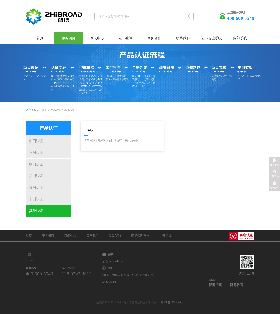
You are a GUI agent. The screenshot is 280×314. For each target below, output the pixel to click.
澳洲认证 (36, 187)
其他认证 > (70, 110)
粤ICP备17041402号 (172, 302)
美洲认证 (36, 176)
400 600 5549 (39, 274)
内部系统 (240, 38)
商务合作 (154, 38)
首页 (40, 38)
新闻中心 (97, 38)
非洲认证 (36, 199)
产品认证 (55, 110)
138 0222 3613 (77, 274)
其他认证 (36, 211)
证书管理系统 (211, 38)
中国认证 (36, 141)
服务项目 (68, 38)
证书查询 (126, 38)
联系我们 (183, 38)
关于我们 (92, 235)
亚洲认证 (36, 153)
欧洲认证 (36, 164)
